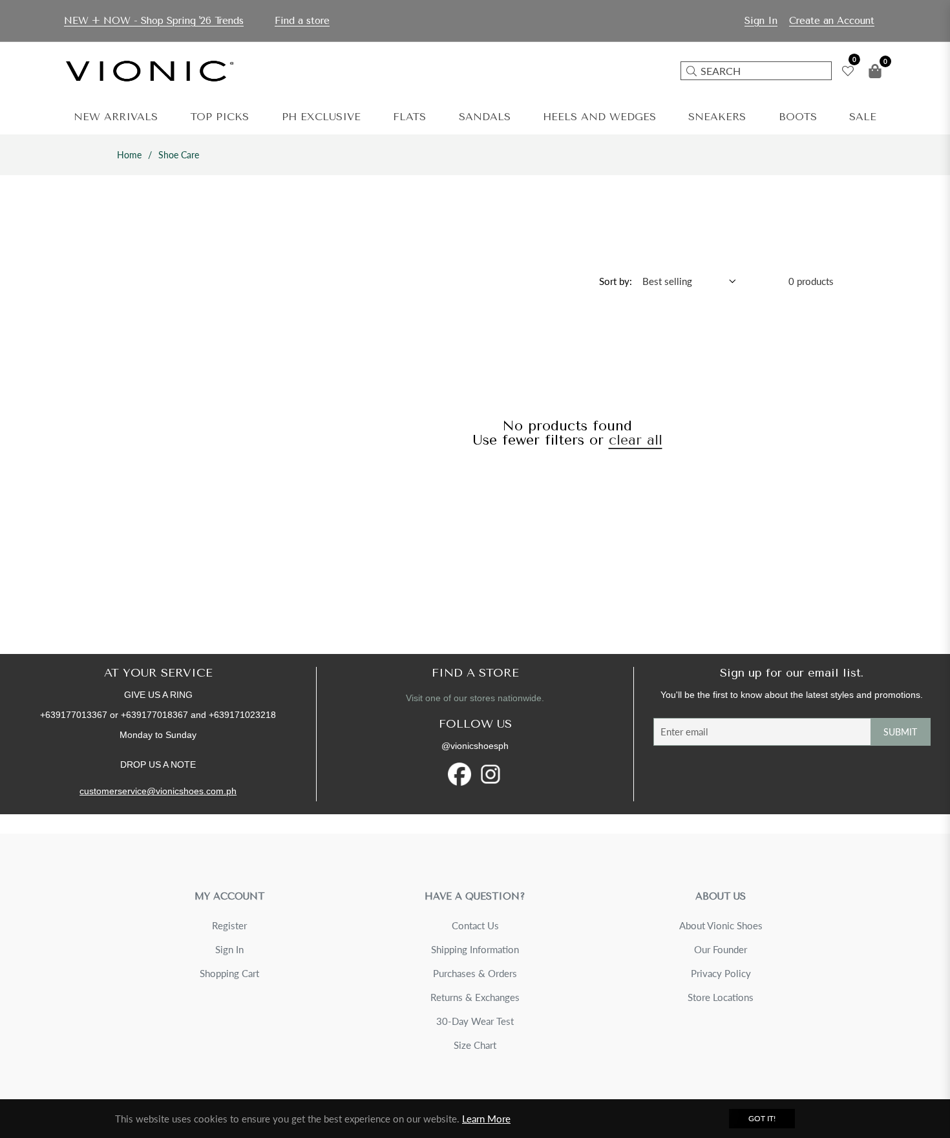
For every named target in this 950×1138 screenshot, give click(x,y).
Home (129, 154)
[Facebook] (459, 774)
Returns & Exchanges (475, 997)
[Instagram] (490, 774)
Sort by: (615, 281)
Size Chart (475, 1045)
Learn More (486, 1118)
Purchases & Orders (475, 973)
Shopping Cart (229, 973)
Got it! (762, 1118)
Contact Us (475, 925)
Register (229, 925)
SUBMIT (900, 731)
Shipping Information (475, 949)
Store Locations (721, 997)
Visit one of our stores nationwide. (475, 698)
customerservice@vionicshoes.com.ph (158, 791)
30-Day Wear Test (475, 1021)
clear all (635, 440)
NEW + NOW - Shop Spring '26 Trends (154, 20)
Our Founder (720, 949)
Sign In (229, 949)
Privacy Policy (721, 973)
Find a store (302, 20)
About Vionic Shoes (721, 925)
